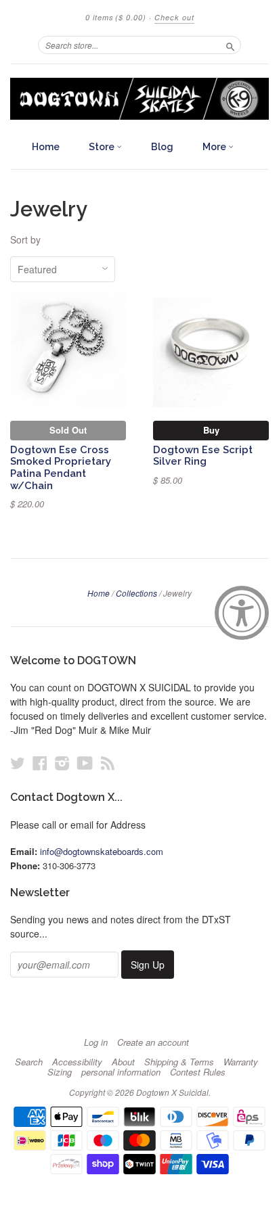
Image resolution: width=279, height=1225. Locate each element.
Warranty (240, 1062)
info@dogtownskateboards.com (101, 851)
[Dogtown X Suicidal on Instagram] (62, 762)
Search (29, 1062)
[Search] (230, 45)
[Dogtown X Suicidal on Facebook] (40, 762)
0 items (115, 17)
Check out (174, 17)
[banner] (139, 99)
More (215, 146)
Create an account (153, 1042)
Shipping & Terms (179, 1062)
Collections (136, 593)
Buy (211, 429)
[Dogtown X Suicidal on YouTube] (85, 762)
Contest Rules (198, 1072)
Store (102, 146)
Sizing (59, 1072)
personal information (120, 1072)
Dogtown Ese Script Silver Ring (203, 455)
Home (46, 146)
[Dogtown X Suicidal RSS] (107, 762)
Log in (96, 1042)
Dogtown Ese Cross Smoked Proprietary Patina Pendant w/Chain (60, 467)
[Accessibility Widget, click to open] (242, 613)
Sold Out (68, 429)
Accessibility (77, 1062)
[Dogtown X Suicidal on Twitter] (17, 762)
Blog (162, 146)
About (123, 1062)
